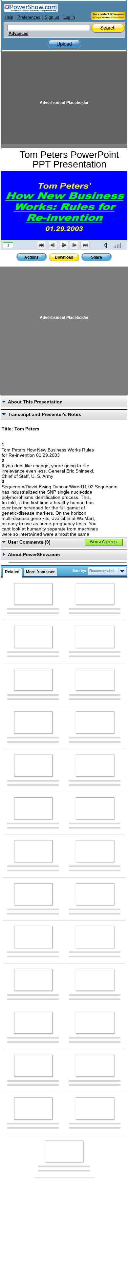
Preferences (28, 17)
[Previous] (52, 245)
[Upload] (64, 44)
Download (64, 257)
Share (96, 257)
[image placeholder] (33, 594)
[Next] (74, 245)
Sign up (52, 17)
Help (9, 17)
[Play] (63, 245)
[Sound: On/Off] (106, 245)
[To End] (85, 245)
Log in (69, 17)
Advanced (19, 33)
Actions (31, 257)
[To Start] (42, 245)
